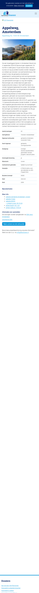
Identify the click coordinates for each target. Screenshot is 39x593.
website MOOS (10, 201)
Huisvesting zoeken (7, 590)
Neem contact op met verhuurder (13, 224)
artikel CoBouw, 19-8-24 (13, 208)
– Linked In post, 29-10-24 (14, 203)
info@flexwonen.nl (23, 232)
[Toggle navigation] (35, 13)
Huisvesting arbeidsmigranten (10, 588)
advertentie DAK (7, 219)
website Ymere (10, 199)
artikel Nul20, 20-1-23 (13, 205)
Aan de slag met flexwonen (10, 585)
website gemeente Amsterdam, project (18, 197)
